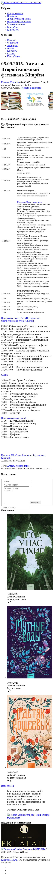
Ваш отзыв (35, 87)
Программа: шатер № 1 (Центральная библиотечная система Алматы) (20, 319)
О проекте (12, 42)
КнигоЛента (13, 56)
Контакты (12, 51)
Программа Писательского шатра (29, 202)
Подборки (12, 16)
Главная (11, 40)
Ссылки (11, 53)
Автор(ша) (12, 45)
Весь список (7, 786)
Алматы (11, 465)
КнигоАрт (12, 27)
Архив (10, 48)
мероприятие (22, 465)
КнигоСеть (13, 29)
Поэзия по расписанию (19, 21)
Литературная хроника (19, 19)
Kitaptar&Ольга (9, 860)
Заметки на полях (16, 24)
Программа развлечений (13, 418)
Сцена (4, 375)
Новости (14, 82)
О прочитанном (15, 13)
